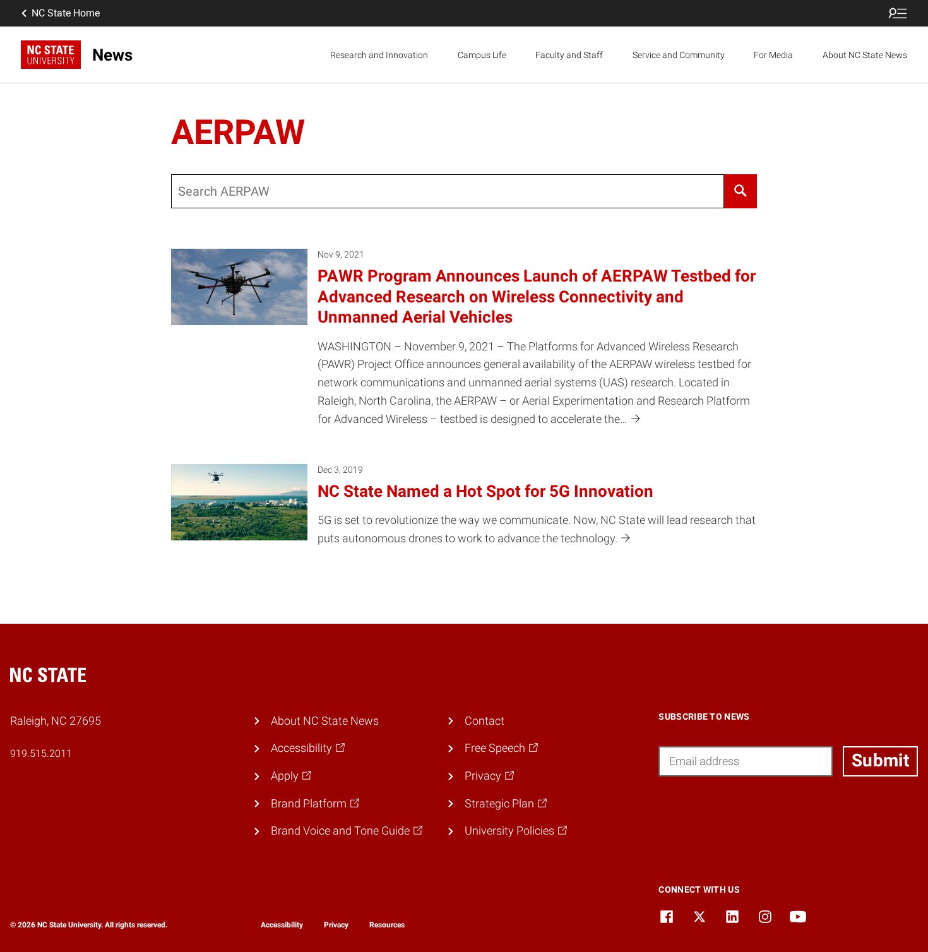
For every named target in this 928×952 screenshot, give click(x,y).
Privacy (336, 924)
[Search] (740, 191)
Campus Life (482, 55)
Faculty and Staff (569, 55)
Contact (484, 720)
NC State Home (66, 13)
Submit (880, 760)
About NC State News (865, 55)
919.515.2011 (41, 753)
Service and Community (679, 55)
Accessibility (282, 924)
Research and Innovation (379, 55)
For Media (773, 55)
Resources (387, 924)
